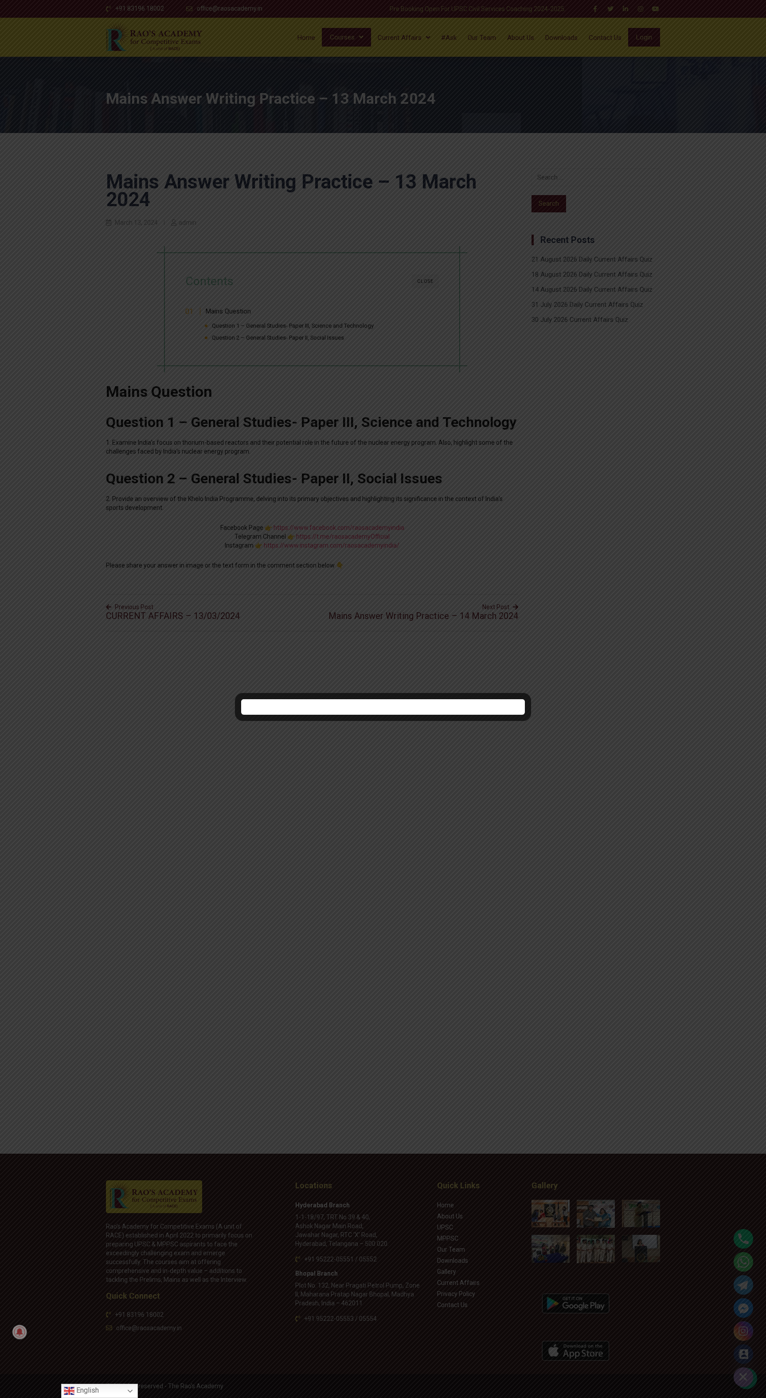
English (86, 1390)
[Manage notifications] (19, 1332)
